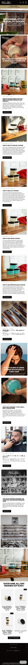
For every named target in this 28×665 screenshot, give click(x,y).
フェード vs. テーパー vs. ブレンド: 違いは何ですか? (14, 456)
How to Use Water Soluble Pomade (14, 285)
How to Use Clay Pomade (11, 191)
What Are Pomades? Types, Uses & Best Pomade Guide (13, 407)
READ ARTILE (7, 422)
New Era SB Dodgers (13, 506)
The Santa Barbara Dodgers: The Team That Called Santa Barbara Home (13, 500)
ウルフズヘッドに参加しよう (14, 650)
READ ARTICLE (7, 112)
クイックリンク (14, 644)
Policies (14, 647)
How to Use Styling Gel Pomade (13, 145)
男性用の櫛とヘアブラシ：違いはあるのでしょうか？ (13, 331)
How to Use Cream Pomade (11, 238)
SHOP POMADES (14, 637)
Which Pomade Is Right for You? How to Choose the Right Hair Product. (13, 100)
